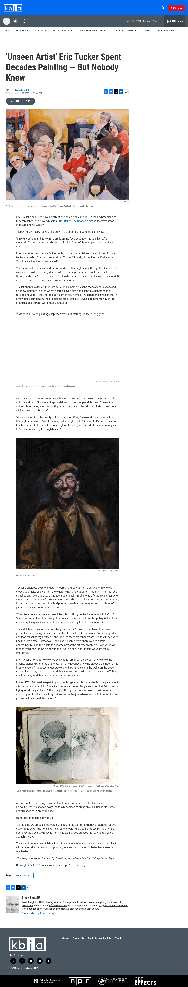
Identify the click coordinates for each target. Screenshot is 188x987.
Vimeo (65, 938)
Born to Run (92, 908)
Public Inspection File (99, 938)
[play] (6, 21)
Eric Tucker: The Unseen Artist (75, 220)
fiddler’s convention (42, 908)
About (148, 30)
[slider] (20, 21)
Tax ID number (166, 30)
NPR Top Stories (23, 875)
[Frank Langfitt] (12, 904)
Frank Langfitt (22, 90)
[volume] (15, 21)
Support (133, 30)
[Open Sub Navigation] (11, 30)
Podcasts (40, 30)
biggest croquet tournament (113, 905)
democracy (27, 905)
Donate (177, 7)
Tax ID (118, 938)
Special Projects (63, 30)
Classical (119, 30)
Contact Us (78, 938)
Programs (22, 30)
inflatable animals (58, 905)
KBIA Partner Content (93, 30)
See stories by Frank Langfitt (39, 913)
